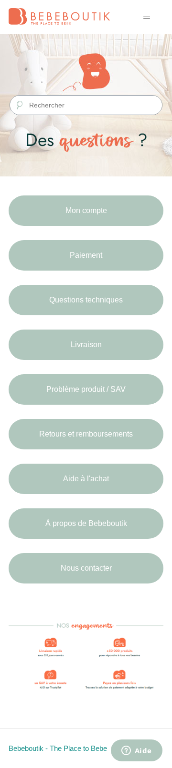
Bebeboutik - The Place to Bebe (58, 748)
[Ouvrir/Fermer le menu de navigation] (146, 17)
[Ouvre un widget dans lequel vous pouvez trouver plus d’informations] (136, 751)
